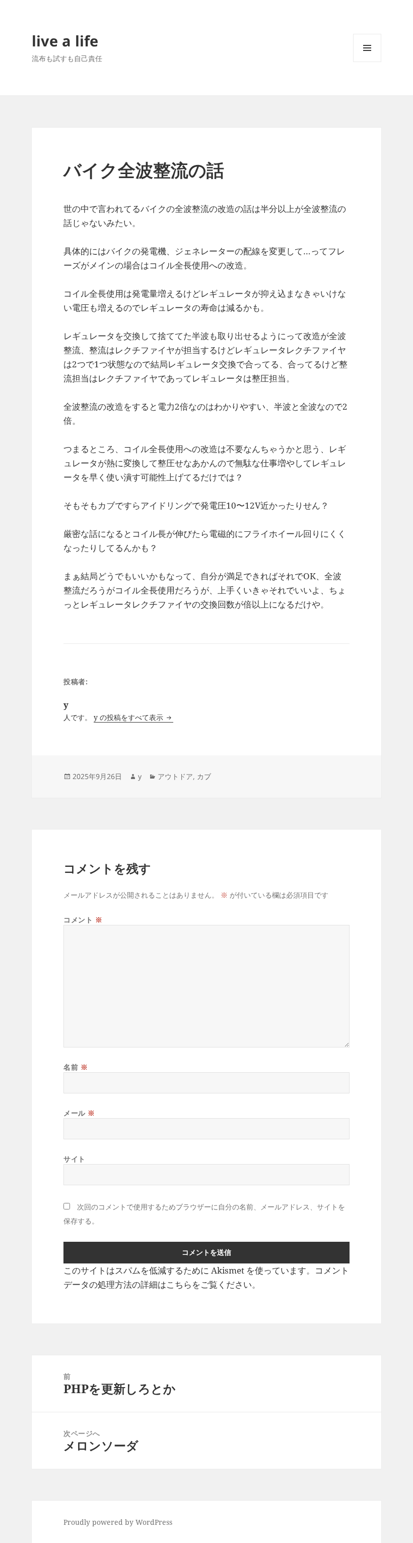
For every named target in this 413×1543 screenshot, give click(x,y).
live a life (65, 40)
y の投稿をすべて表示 (129, 717)
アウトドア (175, 776)
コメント (82, 919)
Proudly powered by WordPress (117, 1522)
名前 (75, 1067)
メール (79, 1113)
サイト (74, 1159)
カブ (204, 776)
